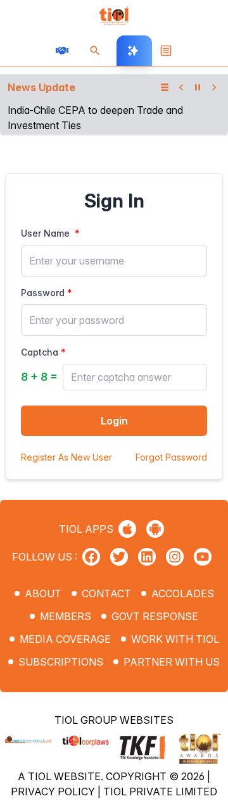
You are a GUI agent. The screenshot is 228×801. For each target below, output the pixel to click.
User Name (45, 233)
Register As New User (66, 457)
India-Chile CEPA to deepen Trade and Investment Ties (95, 118)
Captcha (39, 352)
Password (43, 292)
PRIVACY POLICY (54, 791)
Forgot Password (171, 457)
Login (114, 420)
